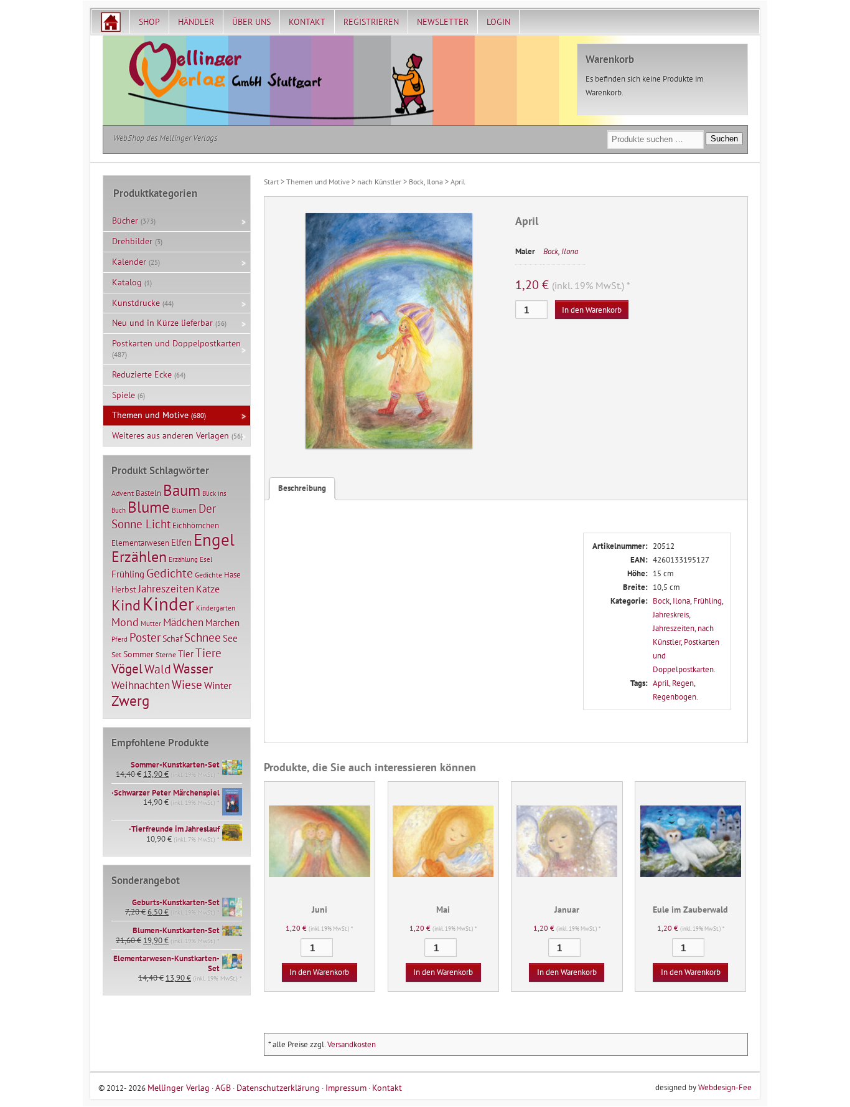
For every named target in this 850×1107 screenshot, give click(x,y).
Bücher (125, 220)
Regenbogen (674, 696)
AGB (223, 1087)
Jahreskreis (671, 614)
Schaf (172, 638)
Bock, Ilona (426, 181)
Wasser (193, 668)
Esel (206, 559)
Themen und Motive (318, 181)
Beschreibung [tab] (302, 488)
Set (116, 654)
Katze (208, 588)
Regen (683, 683)
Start (271, 181)
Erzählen (139, 556)
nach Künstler (379, 181)
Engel (214, 539)
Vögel (126, 668)
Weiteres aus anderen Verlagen (170, 435)
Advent (122, 493)
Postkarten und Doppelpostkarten (176, 343)
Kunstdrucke (136, 302)
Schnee (202, 637)
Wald (157, 669)
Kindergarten (215, 608)
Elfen (181, 542)
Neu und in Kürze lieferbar (162, 322)
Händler (196, 21)
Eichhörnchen (195, 525)
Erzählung (183, 559)
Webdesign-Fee (725, 1087)
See (230, 638)
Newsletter (443, 21)
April (661, 683)
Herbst (123, 589)
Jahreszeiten (673, 628)
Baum (181, 490)
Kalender (129, 261)
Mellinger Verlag (178, 1087)
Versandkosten (351, 1044)
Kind (126, 605)
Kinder (168, 603)
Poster (145, 637)
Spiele (123, 395)
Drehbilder (132, 241)
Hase (232, 574)
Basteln (148, 493)
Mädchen (183, 622)
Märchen (222, 623)
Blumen (184, 510)
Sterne (166, 654)
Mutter (151, 623)
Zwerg (130, 700)
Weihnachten (140, 685)
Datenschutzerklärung (278, 1087)
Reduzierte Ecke (142, 374)
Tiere (208, 652)
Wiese (187, 684)
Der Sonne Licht (163, 516)
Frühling (707, 601)
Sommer (138, 654)
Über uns (251, 21)
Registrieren (371, 21)
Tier (186, 653)
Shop (149, 21)
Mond (125, 621)
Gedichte (169, 572)
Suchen (724, 138)
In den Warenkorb (592, 310)
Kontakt (307, 21)
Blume (149, 507)
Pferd (119, 639)
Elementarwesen (140, 542)
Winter (217, 685)
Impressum (346, 1087)
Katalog (127, 282)
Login (498, 21)
